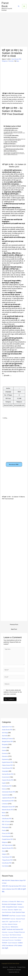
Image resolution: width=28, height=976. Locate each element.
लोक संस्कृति (5, 948)
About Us (5, 967)
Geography (5, 771)
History (4, 789)
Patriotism (4, 932)
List (20, 921)
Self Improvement (7, 845)
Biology (22, 901)
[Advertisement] (14, 32)
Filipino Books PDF (7, 765)
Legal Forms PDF (13, 921)
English (16, 909)
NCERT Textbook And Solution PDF (12, 929)
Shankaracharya (5, 937)
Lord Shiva (4, 924)
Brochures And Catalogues (9, 904)
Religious (4, 61)
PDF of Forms (6, 821)
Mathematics (14, 927)
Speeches (20, 937)
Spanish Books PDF (7, 848)
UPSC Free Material (7, 945)
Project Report (5, 934)
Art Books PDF (12, 901)
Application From (7, 726)
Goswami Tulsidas (20, 915)
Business (19, 904)
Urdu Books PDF (6, 863)
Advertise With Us (14, 972)
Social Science (13, 937)
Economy (4, 753)
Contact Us (12, 967)
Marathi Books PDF (7, 809)
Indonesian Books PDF (8, 792)
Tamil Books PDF (7, 857)
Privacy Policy (21, 967)
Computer (21, 907)
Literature (5, 803)
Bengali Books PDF (7, 741)
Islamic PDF (5, 921)
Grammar (12, 918)
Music (4, 812)
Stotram (11, 61)
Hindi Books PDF (16, 59)
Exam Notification (7, 912)
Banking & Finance (7, 738)
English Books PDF (7, 762)
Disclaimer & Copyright (14, 969)
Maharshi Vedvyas (12, 924)
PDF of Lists (5, 824)
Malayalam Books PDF (8, 806)
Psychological (6, 836)
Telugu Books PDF (7, 860)
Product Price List (19, 932)
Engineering (5, 759)
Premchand (10, 932)
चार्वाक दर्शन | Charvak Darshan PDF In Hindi (14, 886)
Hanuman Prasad (20, 919)
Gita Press (12, 915)
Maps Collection (6, 927)
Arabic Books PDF (7, 729)
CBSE (3, 907)
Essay (20, 909)
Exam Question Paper (18, 912)
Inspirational (5, 795)
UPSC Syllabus (18, 945)
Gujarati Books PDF (7, 780)
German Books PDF (7, 774)
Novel (3, 815)
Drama (4, 750)
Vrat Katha (5, 866)
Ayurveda (4, 735)
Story (3, 851)
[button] (19, 6)
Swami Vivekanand (12, 942)
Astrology (5, 732)
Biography (5, 744)
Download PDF (14, 464)
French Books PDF (7, 768)
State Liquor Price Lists (8, 940)
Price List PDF (6, 833)
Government (5, 777)
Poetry (4, 830)
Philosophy (5, 827)
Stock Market (17, 940)
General (5, 915)
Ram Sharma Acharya (15, 935)
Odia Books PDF (6, 818)
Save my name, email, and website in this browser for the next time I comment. (13, 692)
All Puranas (5, 901)
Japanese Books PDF (8, 798)
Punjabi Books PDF (7, 839)
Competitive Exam (11, 907)
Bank (18, 901)
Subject (4, 854)
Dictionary (4, 909)
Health (4, 783)
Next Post (14, 629)
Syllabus (20, 942)
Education (5, 756)
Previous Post (14, 624)
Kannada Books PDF (8, 801)
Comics (4, 747)
